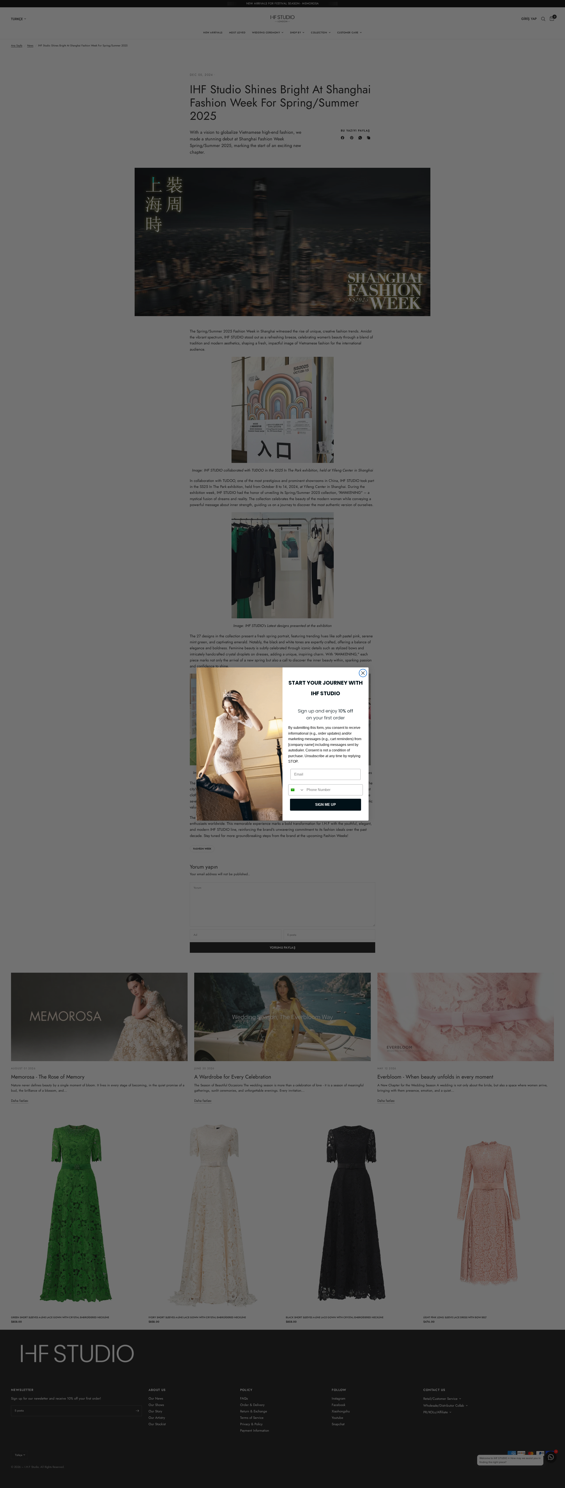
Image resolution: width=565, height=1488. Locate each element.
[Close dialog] (363, 673)
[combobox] (296, 790)
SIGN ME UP (325, 804)
